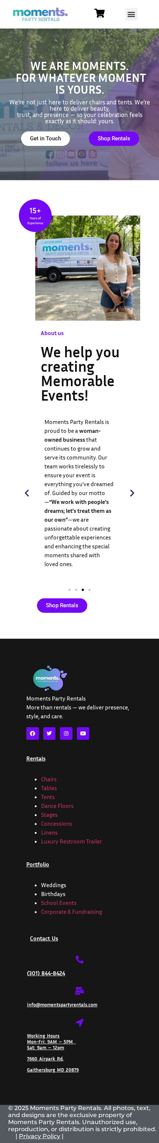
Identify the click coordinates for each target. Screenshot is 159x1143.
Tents (48, 797)
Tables (49, 788)
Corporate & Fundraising (71, 911)
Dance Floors (57, 805)
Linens (49, 832)
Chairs (49, 779)
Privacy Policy (39, 1136)
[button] (131, 14)
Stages (49, 814)
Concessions (56, 823)
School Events (59, 902)
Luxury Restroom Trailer (71, 841)
